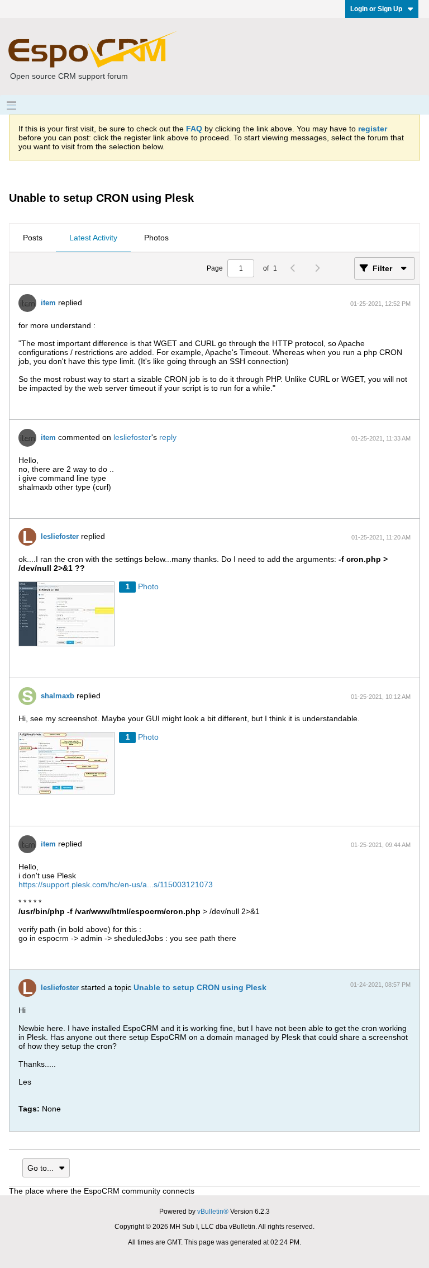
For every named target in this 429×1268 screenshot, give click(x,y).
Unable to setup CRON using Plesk (200, 987)
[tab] (32, 238)
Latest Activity (93, 237)
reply (168, 437)
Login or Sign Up (376, 9)
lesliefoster (132, 437)
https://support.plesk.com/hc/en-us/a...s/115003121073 (115, 884)
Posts (32, 237)
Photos (156, 237)
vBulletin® (212, 1211)
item (48, 303)
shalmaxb (57, 696)
